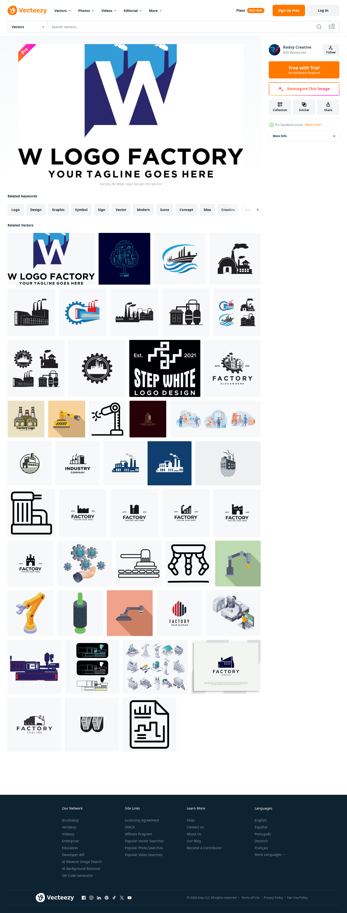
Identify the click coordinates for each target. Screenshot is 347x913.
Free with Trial (304, 70)
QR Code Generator (77, 875)
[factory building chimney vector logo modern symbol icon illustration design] (34, 724)
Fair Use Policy (297, 897)
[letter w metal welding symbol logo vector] (92, 724)
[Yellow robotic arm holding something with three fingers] (30, 613)
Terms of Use (250, 897)
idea (207, 209)
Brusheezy (70, 820)
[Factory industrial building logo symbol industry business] (148, 463)
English (261, 820)
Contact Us (195, 827)
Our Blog (194, 841)
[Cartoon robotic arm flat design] (66, 419)
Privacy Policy (273, 897)
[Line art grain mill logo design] (147, 419)
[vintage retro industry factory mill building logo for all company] (30, 463)
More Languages (268, 855)
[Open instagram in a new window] (91, 897)
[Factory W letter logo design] (51, 259)
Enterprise (70, 841)
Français (261, 848)
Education (70, 848)
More (153, 10)
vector (121, 209)
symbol (81, 209)
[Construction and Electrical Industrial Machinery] (155, 667)
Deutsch (261, 841)
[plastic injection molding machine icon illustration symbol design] (35, 667)
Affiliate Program (138, 834)
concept (186, 209)
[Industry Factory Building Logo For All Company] (78, 463)
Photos (84, 10)
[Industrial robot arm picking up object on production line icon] (130, 613)
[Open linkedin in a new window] (99, 897)
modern (143, 209)
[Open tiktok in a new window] (114, 897)
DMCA (130, 827)
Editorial (131, 10)
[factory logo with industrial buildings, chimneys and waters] (228, 463)
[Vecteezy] (27, 10)
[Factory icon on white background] (149, 724)
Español (261, 827)
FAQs (191, 820)
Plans (240, 10)
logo (15, 209)
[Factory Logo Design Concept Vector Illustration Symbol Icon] (83, 513)
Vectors (60, 10)
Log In (323, 10)
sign (101, 209)
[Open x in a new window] (122, 897)
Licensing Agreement (142, 820)
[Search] (319, 27)
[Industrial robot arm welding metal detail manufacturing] (238, 563)
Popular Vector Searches (144, 841)
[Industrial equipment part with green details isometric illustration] (80, 613)
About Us (194, 834)
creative (228, 209)
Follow (331, 52)
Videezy (68, 834)
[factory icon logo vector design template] (180, 259)
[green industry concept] (124, 259)
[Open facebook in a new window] (84, 897)
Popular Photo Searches (144, 848)
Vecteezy (69, 827)
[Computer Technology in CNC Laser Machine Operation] (233, 613)
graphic (58, 209)
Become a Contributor (204, 848)
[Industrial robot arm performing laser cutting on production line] (107, 419)
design (35, 209)
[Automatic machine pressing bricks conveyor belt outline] (139, 563)
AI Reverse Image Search (82, 861)
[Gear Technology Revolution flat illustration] (84, 563)
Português (263, 834)
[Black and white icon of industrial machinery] (31, 513)
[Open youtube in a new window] (129, 897)
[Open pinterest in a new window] (107, 897)
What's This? (313, 125)
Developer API (73, 854)
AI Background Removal (81, 868)
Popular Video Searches (144, 854)
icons (164, 209)
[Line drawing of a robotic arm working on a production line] (188, 563)
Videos (106, 10)
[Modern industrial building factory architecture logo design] (226, 667)
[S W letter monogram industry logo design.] (164, 368)
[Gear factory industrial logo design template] (232, 368)
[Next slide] (253, 209)
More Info (280, 136)
